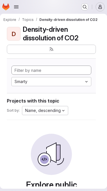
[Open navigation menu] (16, 6)
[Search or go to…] (84, 6)
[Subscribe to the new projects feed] (51, 49)
